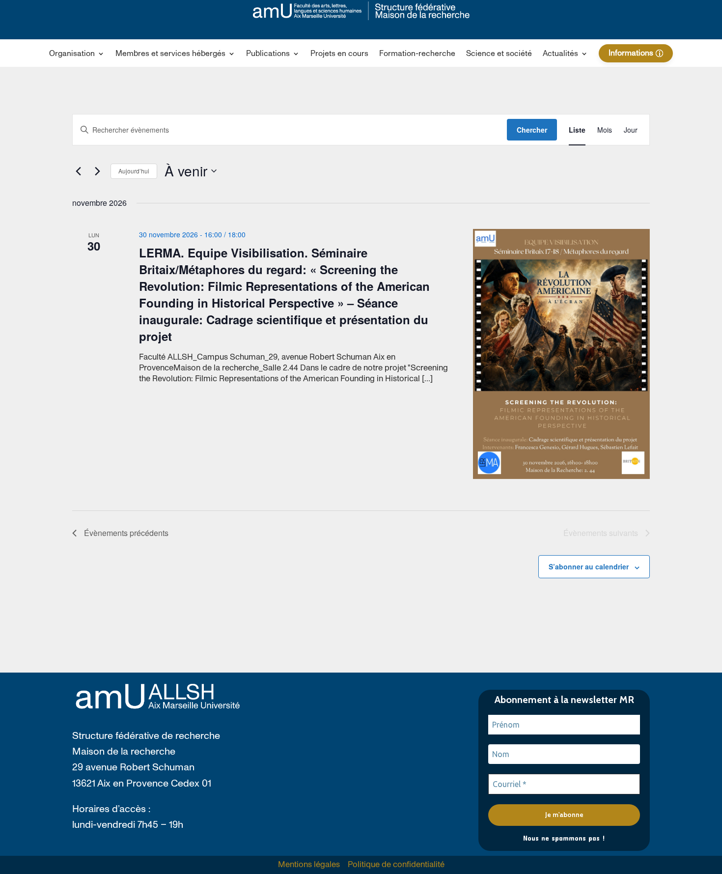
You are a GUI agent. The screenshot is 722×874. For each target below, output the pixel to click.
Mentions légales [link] (309, 865)
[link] (361, 10)
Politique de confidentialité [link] (396, 865)
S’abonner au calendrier (589, 566)
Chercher (532, 130)
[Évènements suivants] (97, 171)
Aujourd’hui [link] (133, 171)
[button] (77, 55)
